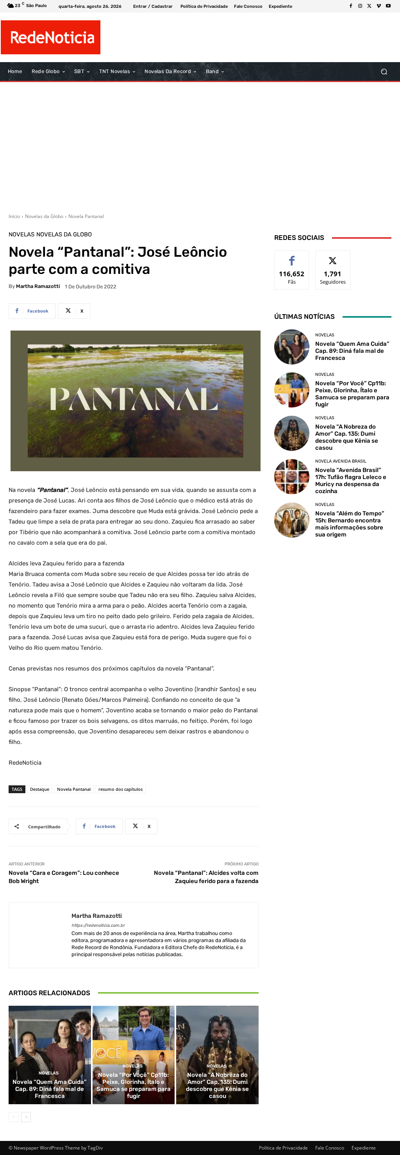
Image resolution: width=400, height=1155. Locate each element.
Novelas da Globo (44, 216)
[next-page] (26, 1117)
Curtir (292, 256)
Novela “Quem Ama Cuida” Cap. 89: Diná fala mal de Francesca (49, 1089)
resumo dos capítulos (120, 789)
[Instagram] (360, 6)
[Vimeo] (379, 6)
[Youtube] (388, 6)
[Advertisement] (200, 144)
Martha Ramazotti (38, 286)
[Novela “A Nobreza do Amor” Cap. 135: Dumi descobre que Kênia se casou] (217, 1055)
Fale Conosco (329, 1147)
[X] (369, 6)
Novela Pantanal (86, 216)
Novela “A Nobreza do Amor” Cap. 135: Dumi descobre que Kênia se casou (217, 1085)
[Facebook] (350, 6)
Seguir (333, 256)
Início (14, 216)
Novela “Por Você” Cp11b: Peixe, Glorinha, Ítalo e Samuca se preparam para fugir (133, 1085)
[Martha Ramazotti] (40, 935)
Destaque (39, 789)
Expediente (364, 1147)
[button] (384, 72)
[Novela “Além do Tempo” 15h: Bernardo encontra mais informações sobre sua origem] (291, 520)
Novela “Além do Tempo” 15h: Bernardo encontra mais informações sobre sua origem (349, 524)
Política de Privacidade (283, 1147)
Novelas (21, 235)
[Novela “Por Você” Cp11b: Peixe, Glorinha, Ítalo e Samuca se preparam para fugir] (134, 1055)
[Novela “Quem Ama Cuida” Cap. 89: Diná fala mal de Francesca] (50, 1055)
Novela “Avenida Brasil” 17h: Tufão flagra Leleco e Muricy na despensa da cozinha (350, 481)
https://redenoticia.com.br (98, 925)
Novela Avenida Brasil (340, 461)
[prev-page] (13, 1117)
